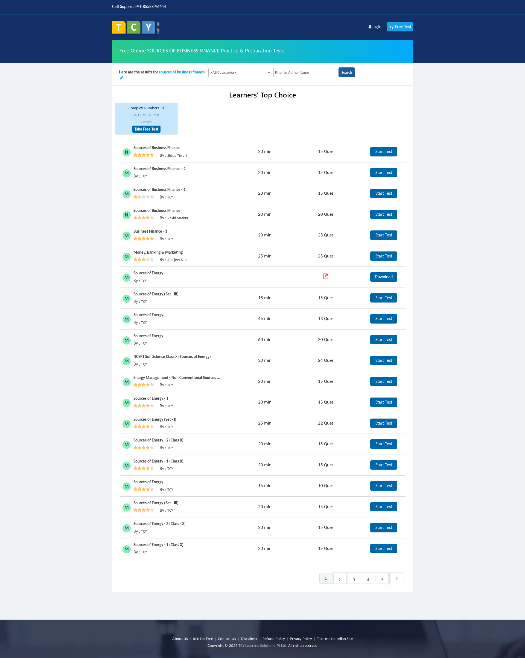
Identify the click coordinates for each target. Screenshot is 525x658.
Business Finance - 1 (150, 231)
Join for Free (203, 638)
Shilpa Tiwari (177, 155)
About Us (180, 638)
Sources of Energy (148, 273)
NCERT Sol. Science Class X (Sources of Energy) (172, 356)
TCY (144, 176)
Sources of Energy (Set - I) (154, 419)
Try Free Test (400, 26)
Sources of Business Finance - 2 (159, 168)
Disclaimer (249, 638)
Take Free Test (146, 129)
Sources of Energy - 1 (150, 398)
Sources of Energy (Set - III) (156, 294)
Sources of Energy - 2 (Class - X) (159, 523)
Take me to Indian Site (335, 638)
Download (384, 276)
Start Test (383, 151)
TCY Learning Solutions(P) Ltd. (262, 645)
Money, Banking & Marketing (158, 252)
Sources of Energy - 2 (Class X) (158, 440)
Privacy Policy (301, 638)
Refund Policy (273, 638)
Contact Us (227, 638)
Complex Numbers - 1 (146, 107)
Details (146, 122)
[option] (146, 119)
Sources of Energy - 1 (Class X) (158, 461)
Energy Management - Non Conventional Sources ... (176, 377)
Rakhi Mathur (177, 218)
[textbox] (304, 72)
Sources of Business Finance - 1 (159, 189)
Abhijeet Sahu (177, 259)
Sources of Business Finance (156, 147)
